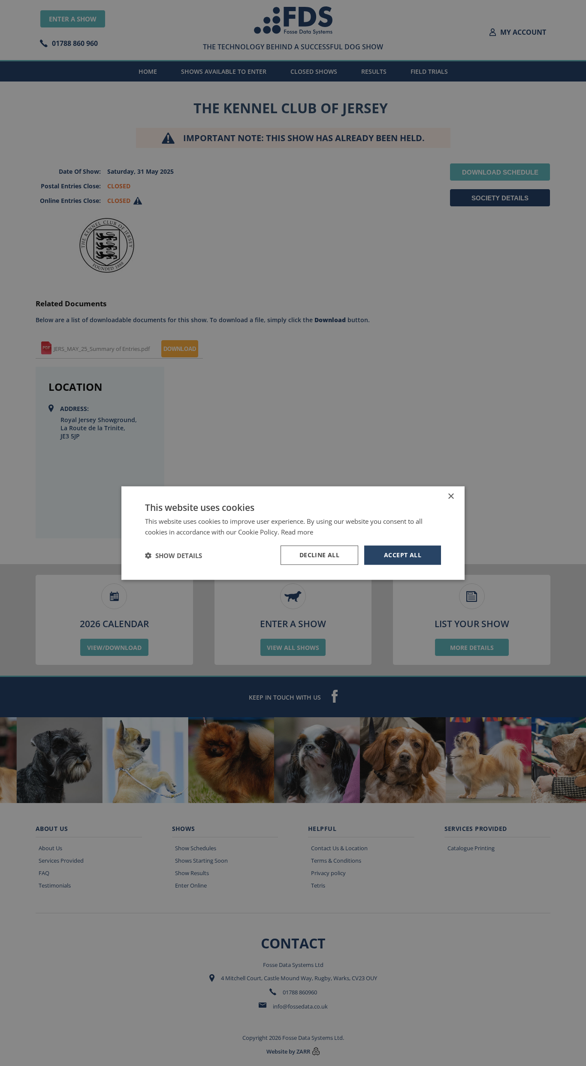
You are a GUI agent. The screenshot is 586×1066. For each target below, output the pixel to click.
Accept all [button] (402, 555)
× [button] (450, 496)
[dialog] (293, 533)
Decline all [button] (319, 555)
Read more (297, 531)
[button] (173, 555)
